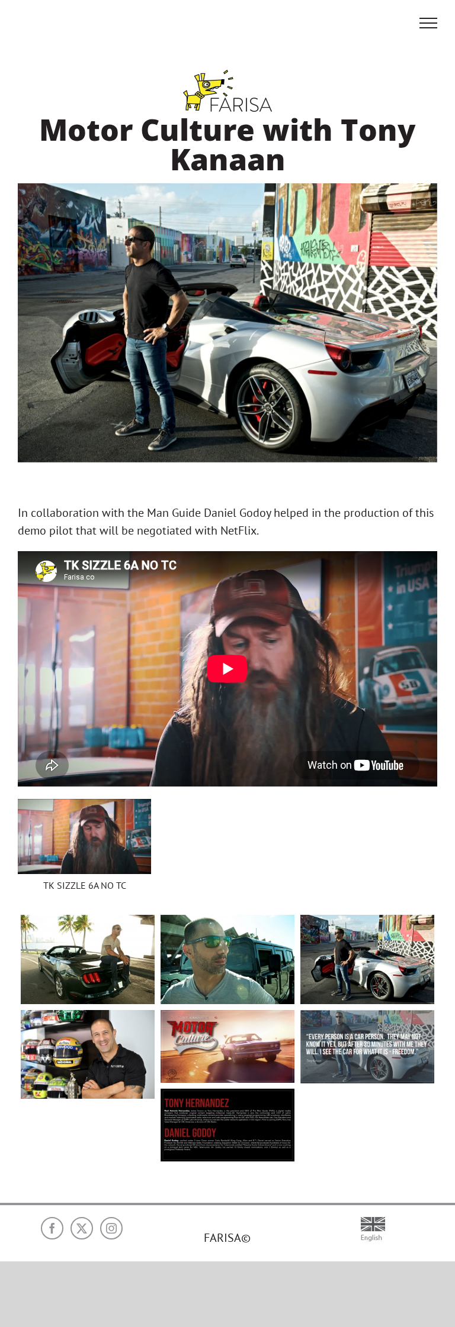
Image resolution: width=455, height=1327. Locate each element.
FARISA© (227, 1237)
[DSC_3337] (88, 959)
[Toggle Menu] (428, 23)
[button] (84, 851)
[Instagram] (111, 1228)
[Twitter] (82, 1228)
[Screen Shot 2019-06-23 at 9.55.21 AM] (367, 1046)
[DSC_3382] (227, 959)
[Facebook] (52, 1228)
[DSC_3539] (367, 959)
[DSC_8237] (88, 1054)
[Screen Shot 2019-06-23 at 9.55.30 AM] (227, 1125)
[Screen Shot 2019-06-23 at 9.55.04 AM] (227, 1046)
